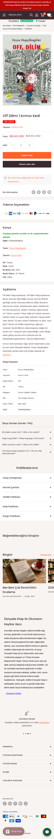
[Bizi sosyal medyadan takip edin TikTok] (26, 803)
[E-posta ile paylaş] (49, 192)
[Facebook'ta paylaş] (33, 192)
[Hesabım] (36, 14)
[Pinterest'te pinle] (39, 192)
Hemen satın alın (27, 164)
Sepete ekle (27, 155)
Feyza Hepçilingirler (17, 248)
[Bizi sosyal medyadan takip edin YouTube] (20, 803)
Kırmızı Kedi (17, 127)
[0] (42, 15)
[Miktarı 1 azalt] (13, 145)
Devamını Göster (13, 693)
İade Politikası (10, 506)
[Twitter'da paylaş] (44, 192)
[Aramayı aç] (31, 14)
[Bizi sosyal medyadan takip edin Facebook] (5, 803)
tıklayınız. (7, 355)
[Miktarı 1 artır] (29, 145)
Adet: (5, 145)
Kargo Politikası (11, 516)
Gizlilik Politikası (11, 497)
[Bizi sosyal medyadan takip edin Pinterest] (15, 803)
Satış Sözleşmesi (12, 477)
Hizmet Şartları (11, 487)
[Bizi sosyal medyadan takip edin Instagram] (10, 803)
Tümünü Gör (45, 555)
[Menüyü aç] (4, 15)
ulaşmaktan (44, 722)
